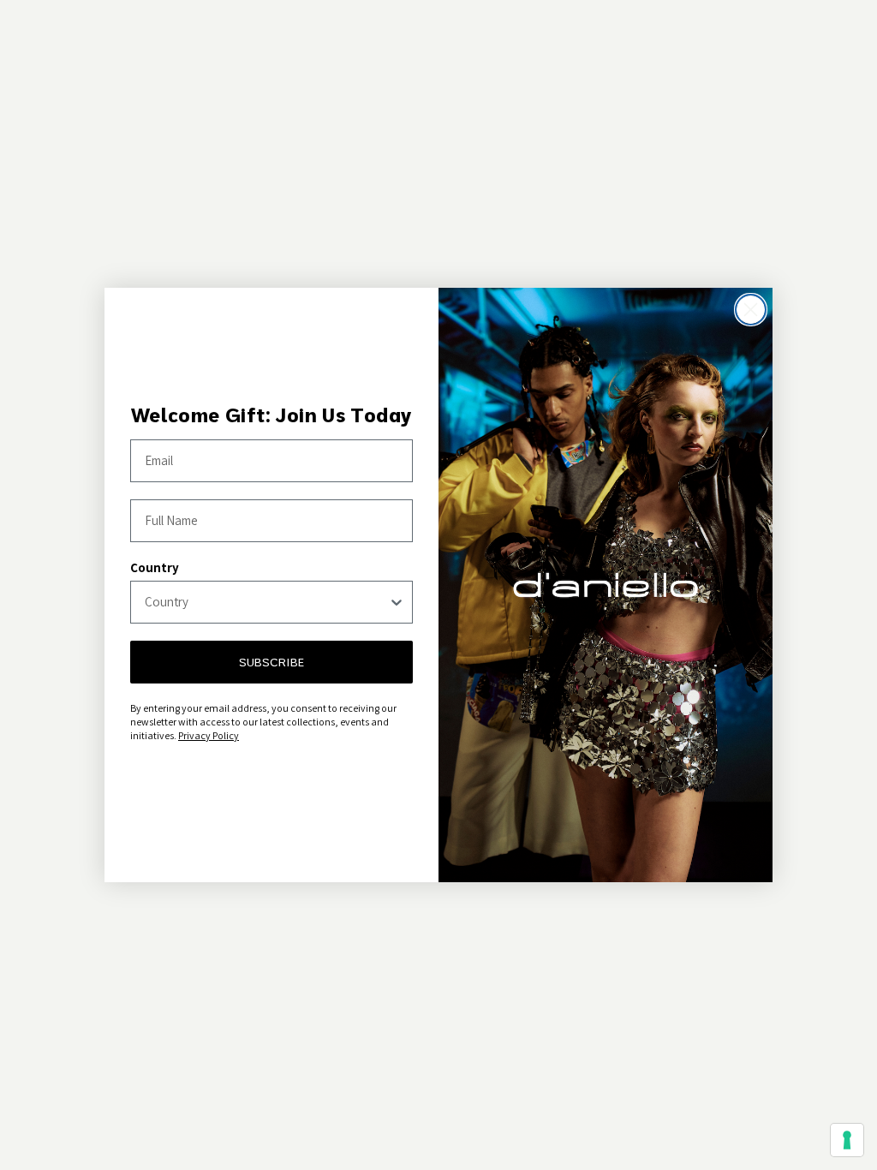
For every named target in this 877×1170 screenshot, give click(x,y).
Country (154, 567)
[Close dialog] (751, 310)
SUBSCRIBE (271, 662)
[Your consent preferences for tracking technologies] (847, 1140)
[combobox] (266, 602)
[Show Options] (396, 602)
